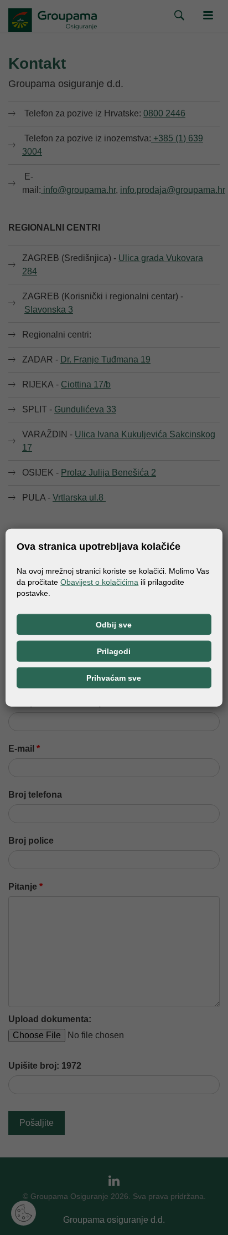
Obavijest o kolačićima (99, 581)
